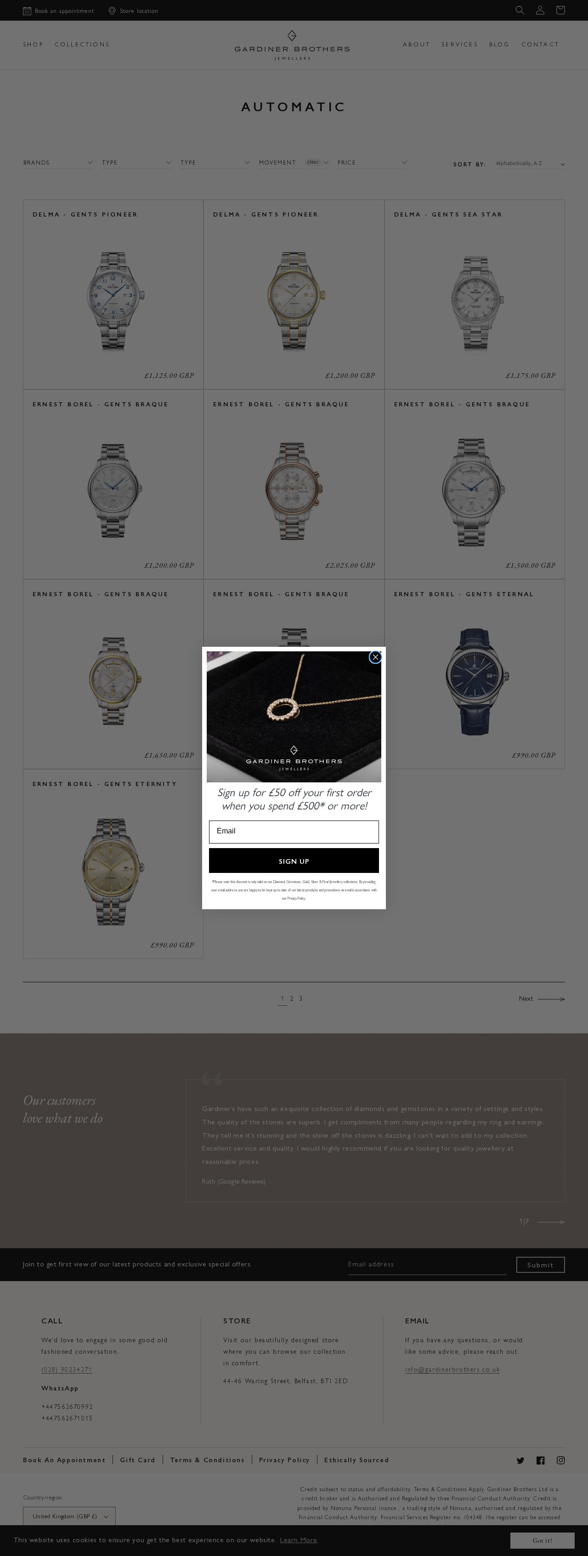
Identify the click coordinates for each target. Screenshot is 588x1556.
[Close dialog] (375, 657)
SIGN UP (294, 861)
